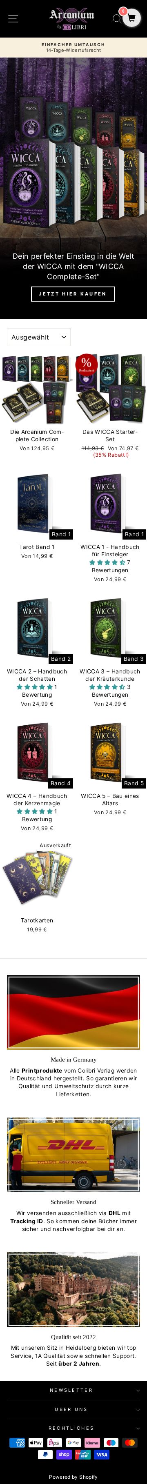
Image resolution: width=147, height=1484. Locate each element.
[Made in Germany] (73, 1012)
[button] (108, 562)
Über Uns (71, 1409)
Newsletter (71, 1390)
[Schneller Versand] (73, 1154)
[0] (131, 18)
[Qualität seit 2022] (73, 1289)
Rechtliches (71, 1428)
